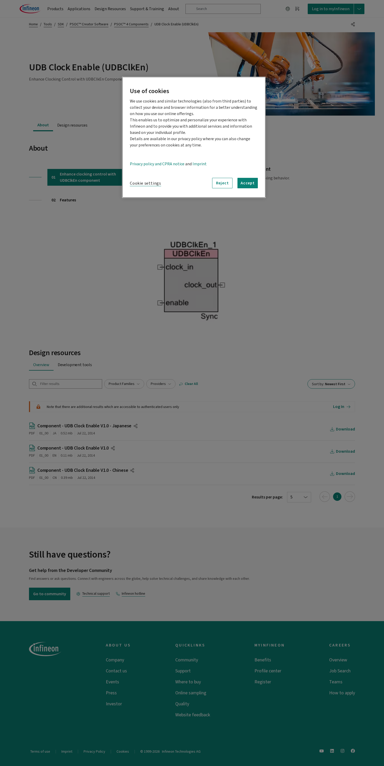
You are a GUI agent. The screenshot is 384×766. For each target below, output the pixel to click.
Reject (222, 183)
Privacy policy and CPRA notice (157, 164)
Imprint (200, 164)
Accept (248, 183)
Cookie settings (145, 183)
